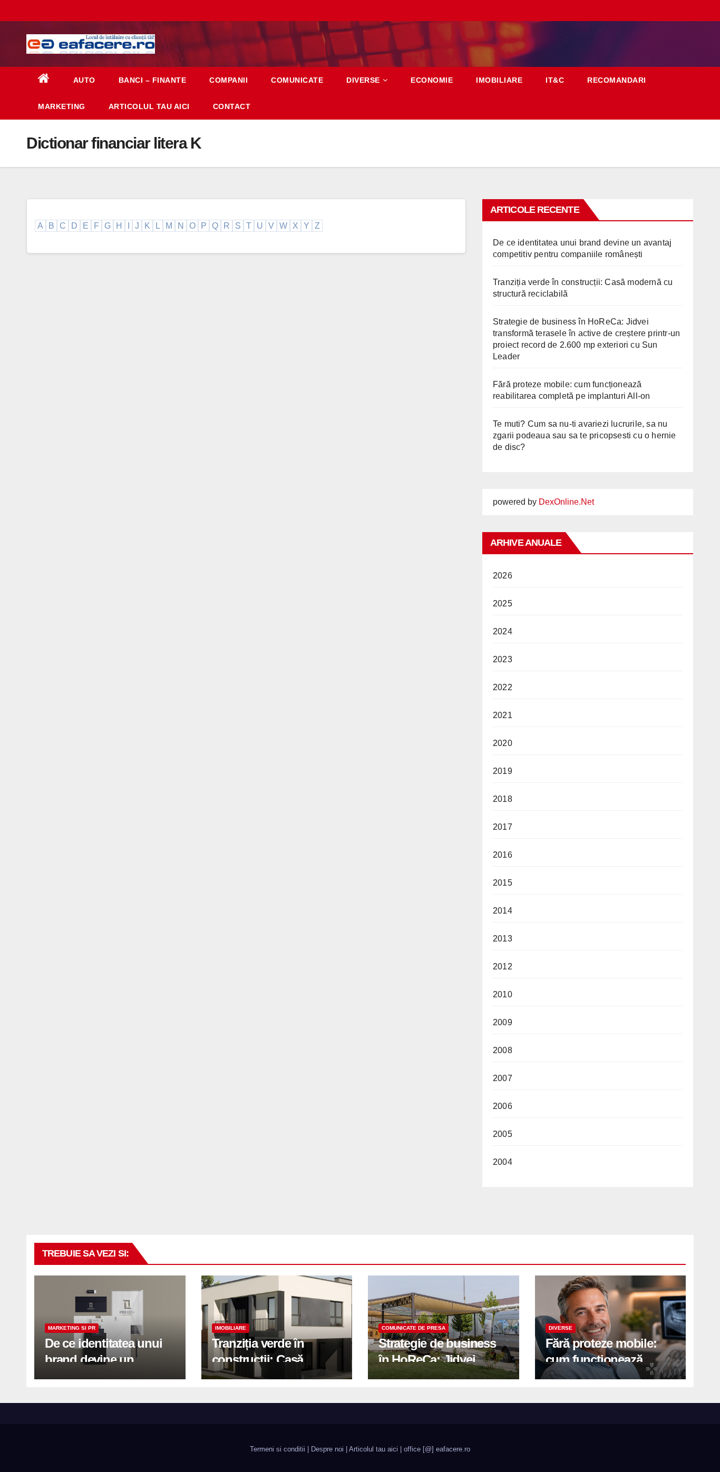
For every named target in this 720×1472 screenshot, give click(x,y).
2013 (502, 938)
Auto (84, 80)
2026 (502, 575)
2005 (502, 1134)
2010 (502, 994)
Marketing (61, 106)
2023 (502, 659)
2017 (502, 826)
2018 (502, 798)
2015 (502, 882)
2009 (502, 1022)
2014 (502, 910)
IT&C (555, 80)
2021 (502, 715)
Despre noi (327, 1449)
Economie (432, 80)
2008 (502, 1050)
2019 (502, 771)
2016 (502, 854)
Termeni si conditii (277, 1449)
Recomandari (616, 80)
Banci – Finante (153, 80)
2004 (502, 1161)
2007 (502, 1078)
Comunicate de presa (413, 1328)
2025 (502, 603)
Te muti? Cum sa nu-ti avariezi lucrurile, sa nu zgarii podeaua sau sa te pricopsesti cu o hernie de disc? (584, 435)
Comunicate (297, 80)
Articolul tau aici (149, 106)
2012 (502, 966)
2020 (502, 743)
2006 (502, 1106)
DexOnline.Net (566, 501)
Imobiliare (499, 80)
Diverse (363, 80)
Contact (232, 106)
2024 (502, 631)
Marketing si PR (71, 1328)
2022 (502, 687)
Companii (228, 80)
